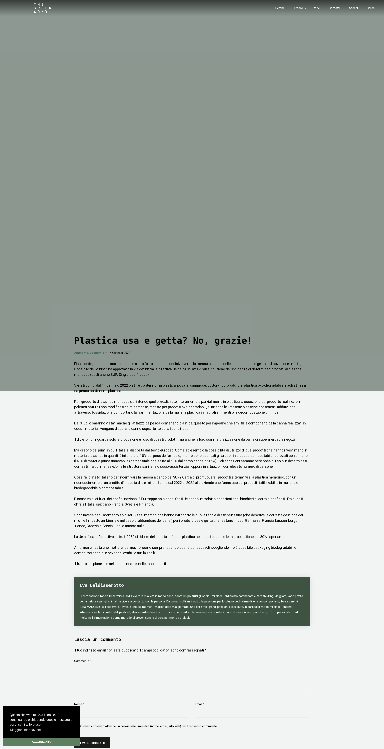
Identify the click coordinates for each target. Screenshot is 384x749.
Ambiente (81, 353)
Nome (79, 704)
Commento (83, 661)
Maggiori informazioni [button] (25, 730)
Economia (97, 353)
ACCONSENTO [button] (42, 741)
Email (199, 704)
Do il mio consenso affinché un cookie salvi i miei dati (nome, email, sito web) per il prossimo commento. (148, 726)
